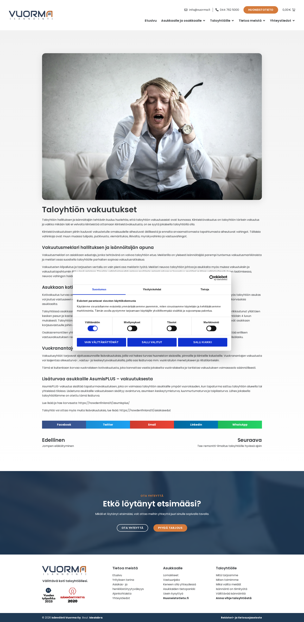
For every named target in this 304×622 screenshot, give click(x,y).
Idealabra (95, 617)
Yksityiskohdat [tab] (152, 289)
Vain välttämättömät (101, 342)
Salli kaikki (202, 342)
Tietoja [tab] (205, 289)
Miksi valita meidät (228, 584)
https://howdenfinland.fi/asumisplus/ (104, 403)
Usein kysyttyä (173, 594)
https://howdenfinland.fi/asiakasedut (145, 410)
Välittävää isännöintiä (231, 594)
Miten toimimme (227, 580)
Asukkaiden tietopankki (179, 589)
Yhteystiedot (280, 20)
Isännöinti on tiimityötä (231, 589)
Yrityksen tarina (123, 580)
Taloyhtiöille (220, 20)
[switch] (132, 328)
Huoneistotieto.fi (176, 598)
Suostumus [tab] (99, 289)
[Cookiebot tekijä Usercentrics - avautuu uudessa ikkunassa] (212, 277)
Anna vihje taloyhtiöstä (234, 598)
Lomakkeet (171, 575)
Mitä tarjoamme (227, 575)
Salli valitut (152, 342)
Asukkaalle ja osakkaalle (181, 20)
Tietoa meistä (250, 20)
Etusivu (151, 20)
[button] (64, 425)
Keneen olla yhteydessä (179, 584)
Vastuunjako (171, 580)
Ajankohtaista (121, 594)
